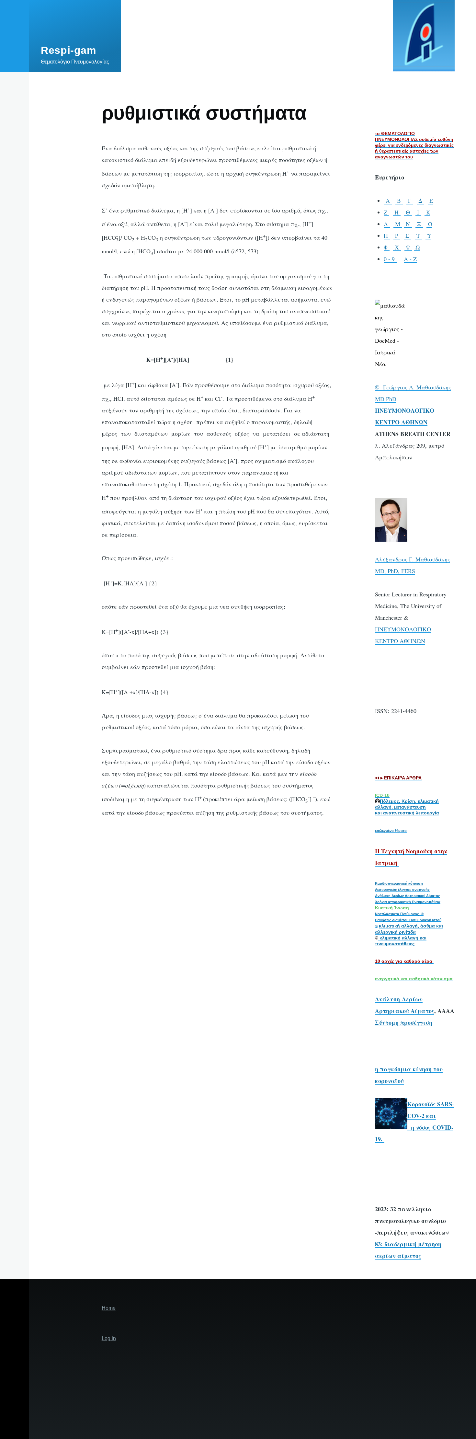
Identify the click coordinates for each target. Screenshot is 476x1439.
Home (109, 1308)
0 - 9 (390, 259)
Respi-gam (68, 50)
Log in (109, 1338)
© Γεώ (384, 387)
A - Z (410, 259)
